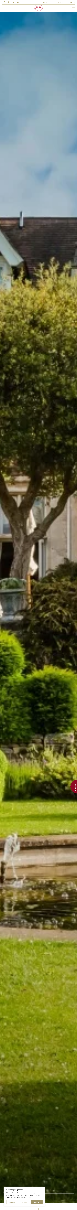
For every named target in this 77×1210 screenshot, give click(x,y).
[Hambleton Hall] (38, 8)
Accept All (36, 1202)
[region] (24, 1196)
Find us (60, 2)
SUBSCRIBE (70, 2)
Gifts (53, 2)
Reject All (24, 1202)
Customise (12, 1202)
